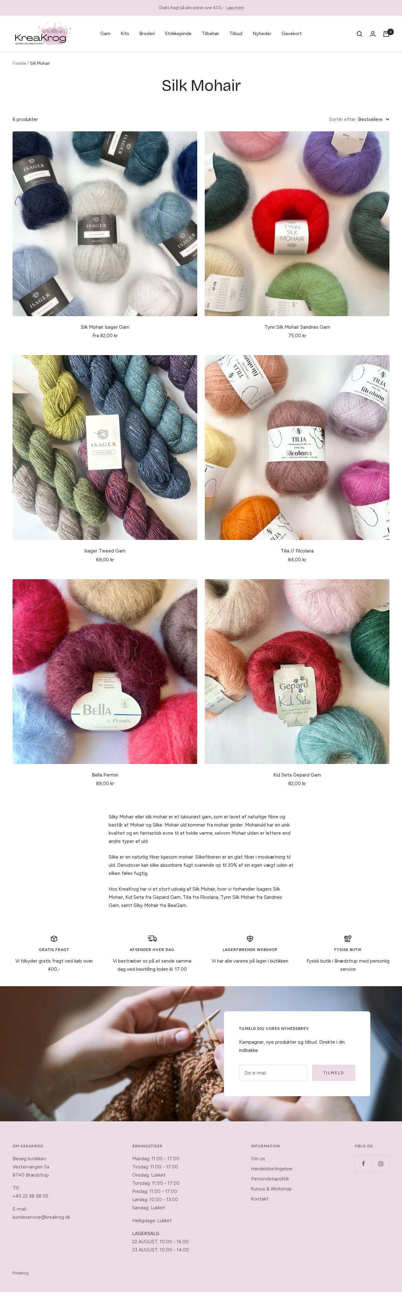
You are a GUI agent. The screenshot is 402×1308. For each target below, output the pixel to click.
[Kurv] (386, 34)
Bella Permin (105, 775)
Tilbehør (210, 33)
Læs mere (235, 7)
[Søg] (359, 34)
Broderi (147, 33)
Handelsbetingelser (272, 1169)
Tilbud (235, 33)
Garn (105, 33)
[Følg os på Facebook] (363, 1163)
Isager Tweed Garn (105, 551)
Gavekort (291, 33)
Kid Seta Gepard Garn (297, 775)
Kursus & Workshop (271, 1189)
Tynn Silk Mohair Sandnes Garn (297, 327)
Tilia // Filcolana (297, 551)
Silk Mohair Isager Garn (105, 327)
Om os (258, 1159)
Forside (19, 63)
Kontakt (260, 1199)
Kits (125, 33)
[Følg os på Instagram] (380, 1163)
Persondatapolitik (270, 1179)
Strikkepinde (178, 33)
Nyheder (262, 33)
